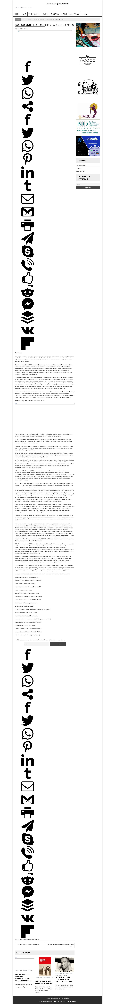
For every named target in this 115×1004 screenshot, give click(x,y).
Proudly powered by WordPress (47, 1001)
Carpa (45, 14)
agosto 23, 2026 (39, 977)
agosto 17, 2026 (58, 973)
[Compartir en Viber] (27, 270)
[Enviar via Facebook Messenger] (27, 310)
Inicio (17, 14)
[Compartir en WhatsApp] (27, 99)
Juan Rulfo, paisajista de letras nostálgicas (28, 944)
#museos (37, 939)
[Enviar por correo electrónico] (27, 204)
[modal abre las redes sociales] (27, 112)
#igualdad (31, 939)
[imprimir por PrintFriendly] (27, 231)
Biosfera (55, 14)
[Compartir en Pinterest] (27, 165)
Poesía (84, 14)
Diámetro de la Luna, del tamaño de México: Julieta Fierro (61, 945)
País (24, 14)
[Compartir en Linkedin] (27, 178)
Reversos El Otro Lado (28, 970)
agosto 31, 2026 (19, 970)
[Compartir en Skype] (27, 257)
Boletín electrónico (81, 165)
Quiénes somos (80, 171)
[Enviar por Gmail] (27, 217)
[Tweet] (27, 86)
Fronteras (74, 14)
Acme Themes (72, 1001)
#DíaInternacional (24, 939)
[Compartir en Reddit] (27, 297)
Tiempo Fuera (35, 14)
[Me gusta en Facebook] (27, 283)
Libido (64, 14)
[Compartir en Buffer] (27, 323)
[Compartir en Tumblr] (27, 191)
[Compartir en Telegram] (27, 244)
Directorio (78, 168)
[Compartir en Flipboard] (27, 349)
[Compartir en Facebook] (27, 72)
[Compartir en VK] (27, 336)
